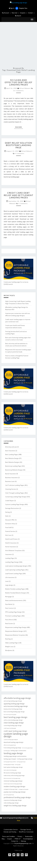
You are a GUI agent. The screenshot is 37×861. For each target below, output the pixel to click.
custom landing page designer (11, 739)
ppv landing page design (9, 794)
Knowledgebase (28, 839)
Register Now (23, 8)
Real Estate (9, 623)
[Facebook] (9, 854)
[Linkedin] (22, 854)
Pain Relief (8, 604)
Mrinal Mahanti (25, 88)
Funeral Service (10, 531)
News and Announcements (13, 600)
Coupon (9, 839)
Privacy (20, 836)
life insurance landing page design (12, 773)
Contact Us (14, 841)
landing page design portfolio (10, 761)
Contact (30, 13)
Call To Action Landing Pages (14, 485)
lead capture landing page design (13, 767)
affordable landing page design (17, 698)
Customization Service (11, 829)
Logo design (9, 585)
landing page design (13, 753)
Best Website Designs (12, 462)
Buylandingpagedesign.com (22, 843)
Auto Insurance (10, 451)
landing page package (9, 764)
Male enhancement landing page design (12, 778)
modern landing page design (14, 786)
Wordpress (8, 650)
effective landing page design (10, 745)
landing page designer (10, 759)
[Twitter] (13, 854)
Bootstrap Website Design (13, 470)
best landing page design (15, 717)
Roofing (8, 639)
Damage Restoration (12, 508)
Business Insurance (11, 477)
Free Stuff (8, 527)
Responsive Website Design (14, 631)
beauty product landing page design (13, 709)
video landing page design (11, 803)
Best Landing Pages (11, 454)
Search (18, 15)
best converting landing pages (10, 714)
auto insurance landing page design (16, 706)
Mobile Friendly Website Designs (15, 593)
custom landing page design (16, 735)
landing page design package (24, 759)
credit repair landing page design (15, 731)
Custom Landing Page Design (14, 504)
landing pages (18, 764)
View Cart (14, 13)
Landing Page (9, 558)
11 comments (18, 90)
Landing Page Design (12, 562)
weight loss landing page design (15, 805)
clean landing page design (14, 723)
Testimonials (29, 836)
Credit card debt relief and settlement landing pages (18, 195)
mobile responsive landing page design (13, 783)
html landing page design (27, 747)
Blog (3, 839)
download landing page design (13, 742)
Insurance (8, 554)
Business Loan (9, 481)
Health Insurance (10, 543)
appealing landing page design (14, 704)
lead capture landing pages (10, 770)
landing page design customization (15, 756)
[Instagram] (18, 854)
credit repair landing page (10, 728)
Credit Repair (9, 501)
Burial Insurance (10, 474)
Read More (19, 127)
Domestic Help (10, 524)
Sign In (12, 8)
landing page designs (21, 761)
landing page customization (18, 750)
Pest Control (9, 608)
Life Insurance (9, 577)
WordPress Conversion (26, 832)
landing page (7, 750)
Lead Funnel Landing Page (13, 573)
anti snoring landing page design (13, 701)
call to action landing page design (13, 720)
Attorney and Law (11, 447)
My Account (5, 13)
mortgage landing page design (11, 789)
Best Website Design (12, 458)
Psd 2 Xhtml (9, 620)
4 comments (19, 153)
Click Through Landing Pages (14, 493)
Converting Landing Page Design (15, 497)
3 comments (23, 203)
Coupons (22, 13)
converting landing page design (13, 725)
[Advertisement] (18, 45)
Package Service (25, 829)
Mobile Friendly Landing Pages (15, 589)
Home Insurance (10, 547)
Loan (6, 581)
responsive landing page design (13, 800)
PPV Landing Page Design (13, 612)
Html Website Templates (13, 550)
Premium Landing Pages (13, 616)
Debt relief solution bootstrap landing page (18, 145)
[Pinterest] (26, 854)
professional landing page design (17, 797)
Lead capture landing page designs (16, 566)
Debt (6, 516)
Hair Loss (8, 535)
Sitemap (23, 841)
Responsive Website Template (15, 635)
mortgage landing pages (23, 789)
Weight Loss (9, 646)
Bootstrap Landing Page (13, 466)
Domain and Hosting (10, 832)
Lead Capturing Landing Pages (15, 570)
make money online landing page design (14, 775)
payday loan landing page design (15, 792)
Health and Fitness (11, 539)
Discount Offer (10, 520)
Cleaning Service (10, 489)
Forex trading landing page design (12, 748)
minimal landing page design (13, 781)
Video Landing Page (11, 643)
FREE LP (17, 839)
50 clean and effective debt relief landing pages (18, 82)
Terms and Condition (8, 836)
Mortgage (8, 597)
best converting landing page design (14, 712)
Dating (7, 512)
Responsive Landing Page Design (15, 627)
